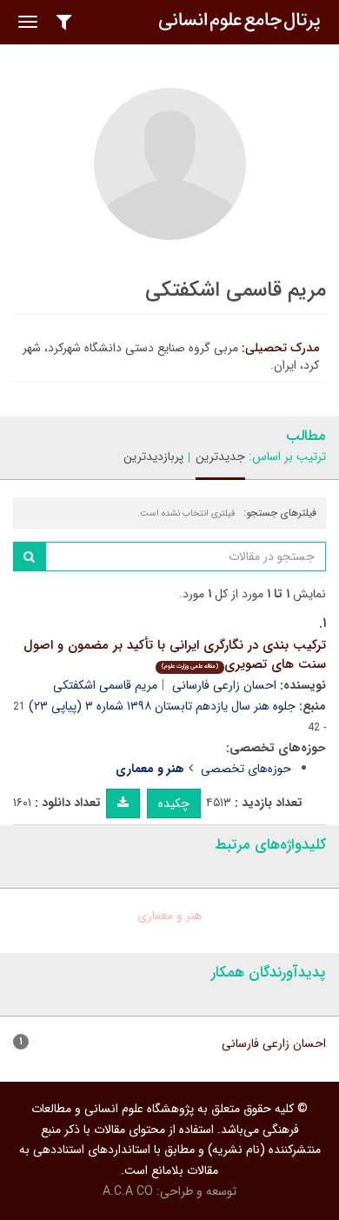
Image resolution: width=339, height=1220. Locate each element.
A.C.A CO (128, 1191)
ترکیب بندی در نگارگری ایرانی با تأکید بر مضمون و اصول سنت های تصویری (174, 655)
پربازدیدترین (153, 456)
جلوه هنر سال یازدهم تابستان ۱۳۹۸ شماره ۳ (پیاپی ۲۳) (162, 706)
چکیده (173, 803)
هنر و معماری (169, 915)
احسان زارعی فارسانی (224, 685)
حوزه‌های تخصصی (246, 768)
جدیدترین (220, 456)
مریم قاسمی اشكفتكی (105, 685)
